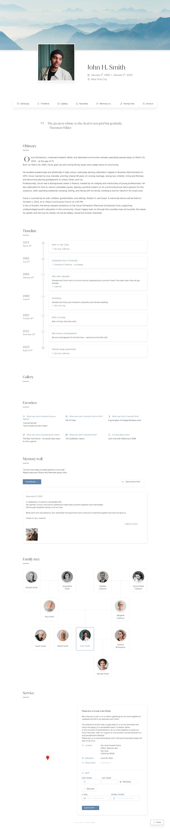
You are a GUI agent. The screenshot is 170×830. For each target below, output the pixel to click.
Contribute (30, 482)
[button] (47, 758)
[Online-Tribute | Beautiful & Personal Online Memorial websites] (90, 822)
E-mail (85, 795)
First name (87, 778)
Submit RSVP (89, 808)
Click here (105, 763)
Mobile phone (117, 795)
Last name (106, 778)
